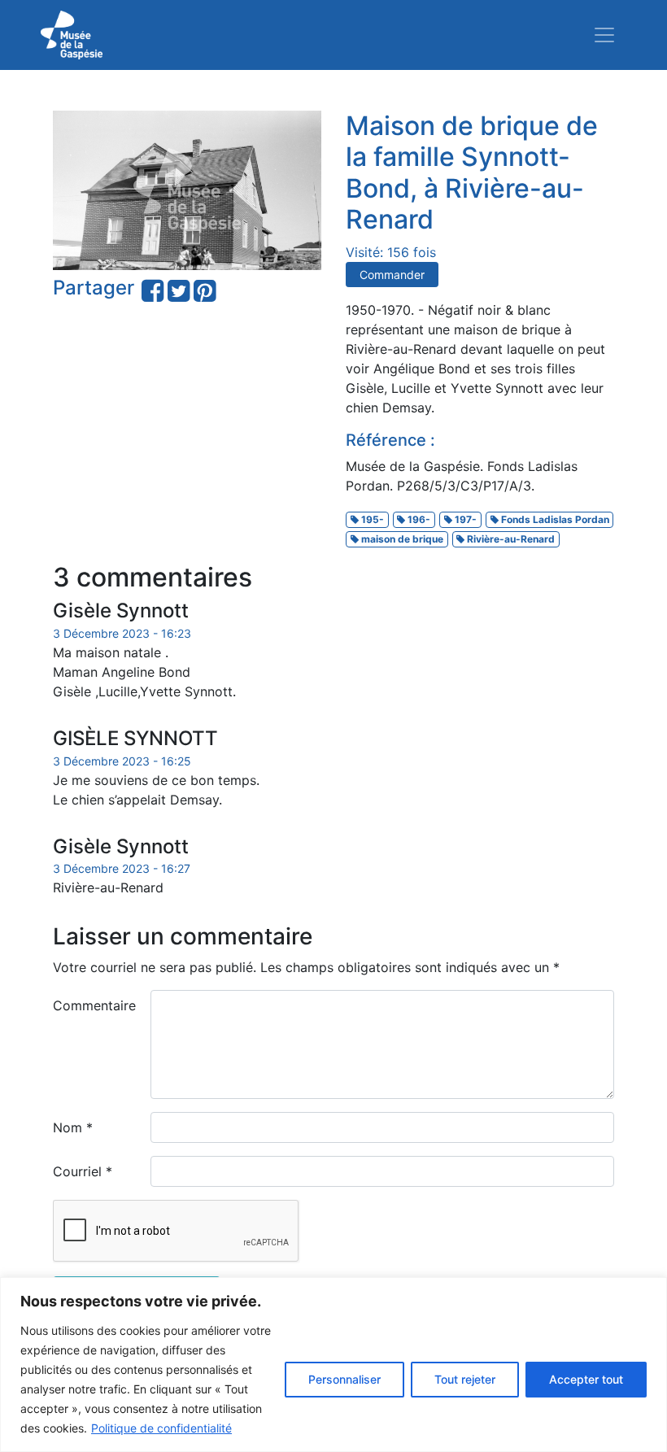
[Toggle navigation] (604, 35)
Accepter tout (586, 1379)
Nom (73, 1127)
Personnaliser (344, 1379)
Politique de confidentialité (161, 1428)
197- (464, 519)
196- (417, 519)
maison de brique (401, 539)
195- (371, 519)
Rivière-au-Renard (509, 539)
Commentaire (94, 1005)
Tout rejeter (464, 1379)
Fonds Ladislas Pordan (554, 519)
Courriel (82, 1171)
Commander (392, 274)
